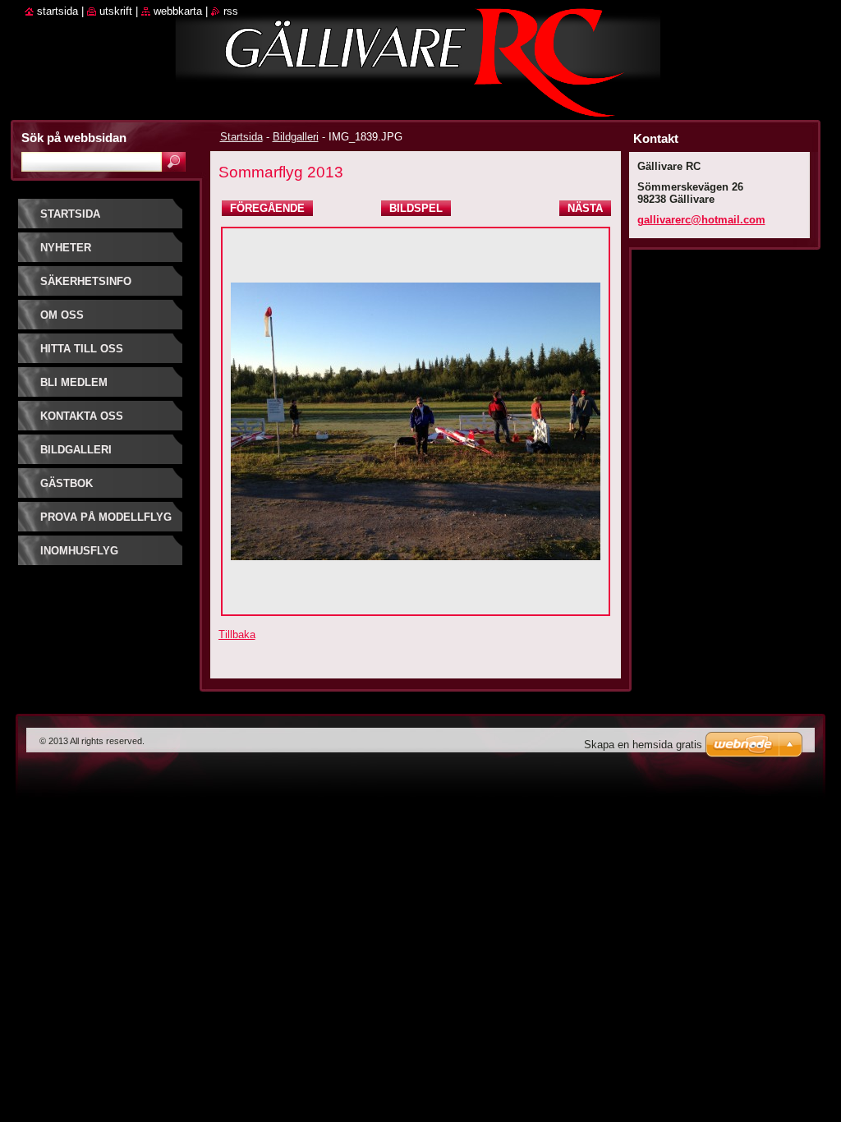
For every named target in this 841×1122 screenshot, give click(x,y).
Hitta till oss (81, 349)
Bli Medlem (74, 382)
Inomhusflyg (79, 551)
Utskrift (115, 11)
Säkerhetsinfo (85, 281)
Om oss (62, 315)
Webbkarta (178, 11)
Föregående (267, 208)
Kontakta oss (81, 416)
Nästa (585, 208)
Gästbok (66, 483)
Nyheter (65, 247)
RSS (230, 11)
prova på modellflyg (106, 517)
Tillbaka (236, 634)
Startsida (241, 137)
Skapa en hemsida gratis (643, 744)
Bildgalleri (296, 137)
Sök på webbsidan (73, 138)
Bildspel (416, 208)
